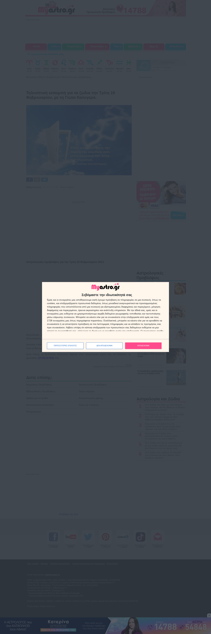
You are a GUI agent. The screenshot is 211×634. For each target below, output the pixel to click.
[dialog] (105, 317)
